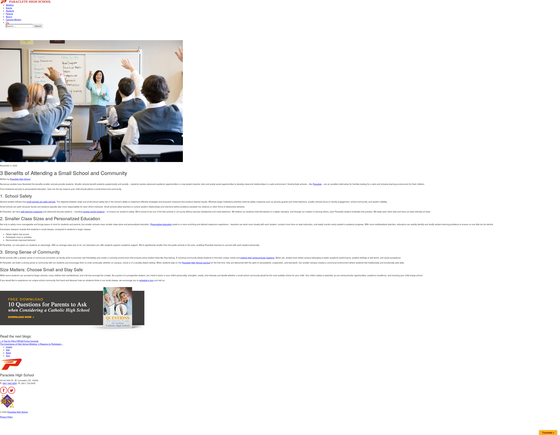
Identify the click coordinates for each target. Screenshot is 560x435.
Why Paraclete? (241, 35)
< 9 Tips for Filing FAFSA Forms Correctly (19, 341)
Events (9, 7)
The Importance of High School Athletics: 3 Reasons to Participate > (31, 344)
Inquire (9, 346)
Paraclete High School (20, 179)
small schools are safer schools (41, 201)
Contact (310, 35)
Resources (290, 35)
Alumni (9, 16)
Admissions (267, 35)
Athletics (10, 4)
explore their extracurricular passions (257, 257)
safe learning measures (31, 211)
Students (10, 10)
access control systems (94, 211)
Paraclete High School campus (196, 262)
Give (324, 35)
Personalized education (161, 224)
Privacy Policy (6, 416)
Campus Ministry (13, 19)
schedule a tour (146, 280)
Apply (8, 352)
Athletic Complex (343, 35)
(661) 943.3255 (9, 383)
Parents (9, 13)
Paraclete (317, 184)
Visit (8, 349)
